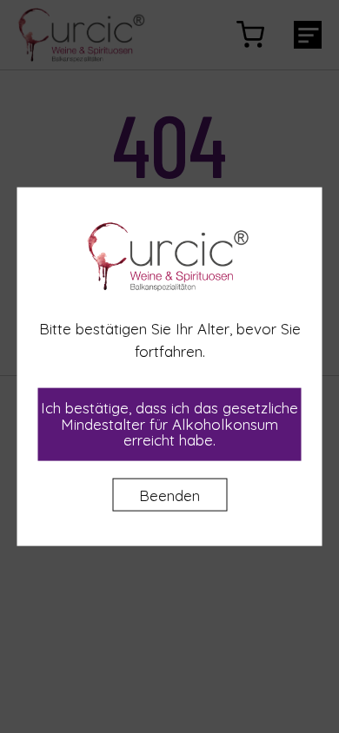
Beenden (169, 495)
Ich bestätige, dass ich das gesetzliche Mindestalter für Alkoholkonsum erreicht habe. (169, 424)
